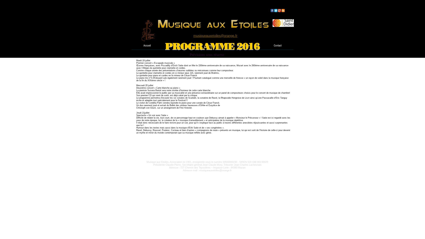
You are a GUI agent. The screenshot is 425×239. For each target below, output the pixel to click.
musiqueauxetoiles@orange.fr (215, 170)
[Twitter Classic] (275, 10)
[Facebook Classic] (272, 10)
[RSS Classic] (283, 10)
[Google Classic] (279, 10)
